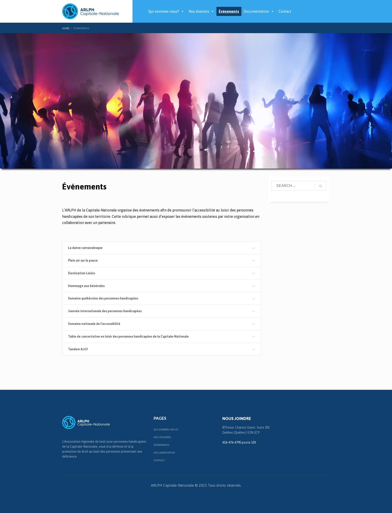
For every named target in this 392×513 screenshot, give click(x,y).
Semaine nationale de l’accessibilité (94, 324)
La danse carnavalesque (85, 248)
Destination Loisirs (81, 273)
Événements (229, 11)
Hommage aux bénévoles (86, 286)
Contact (285, 11)
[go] (320, 186)
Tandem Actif (78, 349)
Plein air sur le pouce (83, 260)
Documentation (256, 11)
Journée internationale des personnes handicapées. (105, 311)
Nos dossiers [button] (199, 11)
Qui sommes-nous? (163, 11)
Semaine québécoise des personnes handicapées (103, 298)
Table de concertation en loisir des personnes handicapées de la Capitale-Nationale (128, 336)
